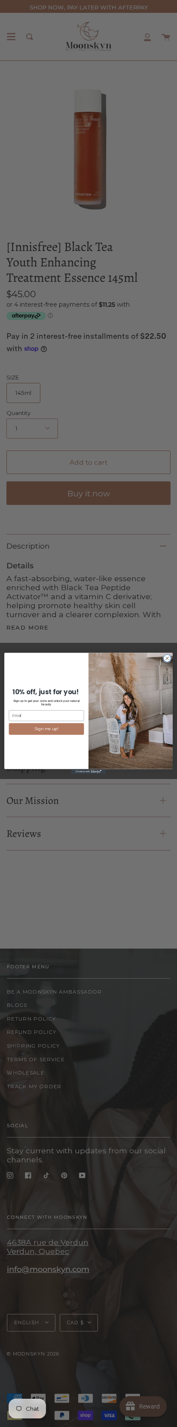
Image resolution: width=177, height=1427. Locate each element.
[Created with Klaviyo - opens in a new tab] (88, 771)
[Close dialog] (167, 658)
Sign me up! (46, 729)
